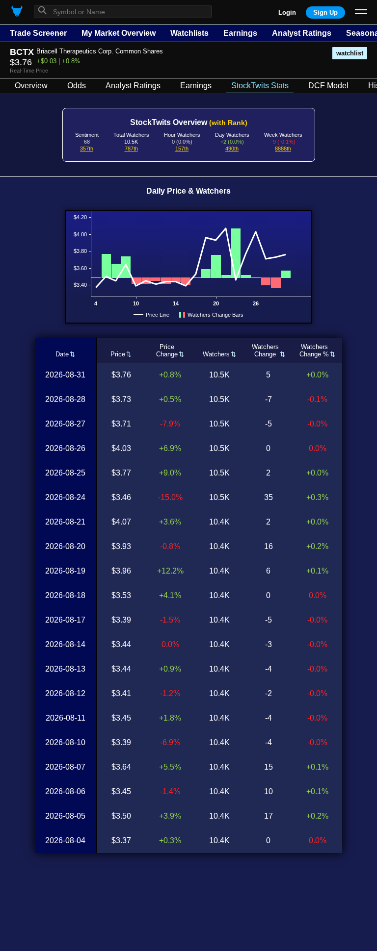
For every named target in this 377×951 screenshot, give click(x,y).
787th (131, 148)
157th (181, 148)
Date (62, 354)
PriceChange (167, 350)
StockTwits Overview (188, 122)
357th (86, 148)
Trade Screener (38, 33)
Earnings (240, 33)
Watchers (216, 354)
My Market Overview (118, 33)
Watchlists (189, 33)
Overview (31, 85)
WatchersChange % (314, 350)
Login (287, 12)
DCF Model (328, 85)
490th (232, 148)
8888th (283, 148)
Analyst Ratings (301, 33)
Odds (76, 85)
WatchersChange (265, 350)
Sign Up (325, 12)
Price (117, 354)
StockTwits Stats (260, 85)
